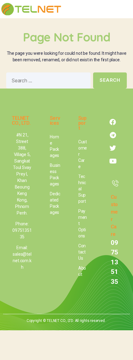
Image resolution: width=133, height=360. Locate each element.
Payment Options (82, 223)
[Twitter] (112, 148)
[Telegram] (112, 135)
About (82, 271)
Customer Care (82, 154)
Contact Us (82, 252)
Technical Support (82, 189)
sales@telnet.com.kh (22, 261)
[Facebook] (112, 122)
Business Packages (55, 174)
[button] (124, 9)
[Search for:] (47, 81)
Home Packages (54, 146)
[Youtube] (112, 161)
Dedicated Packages (55, 203)
